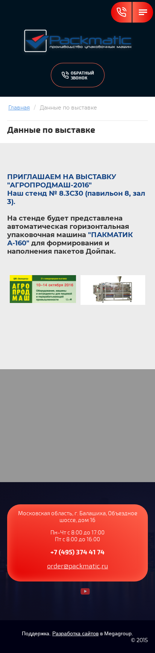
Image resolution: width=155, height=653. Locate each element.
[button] (78, 75)
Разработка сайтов (75, 633)
